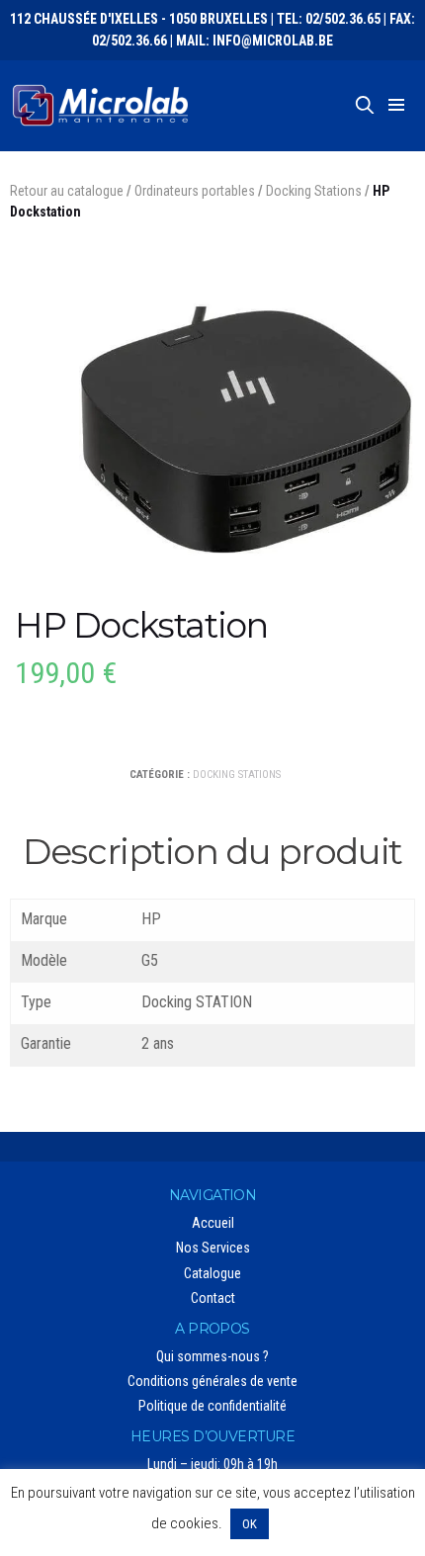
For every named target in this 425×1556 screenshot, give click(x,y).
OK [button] (249, 1523)
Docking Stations (314, 191)
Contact (213, 1298)
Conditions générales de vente (213, 1381)
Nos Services (213, 1247)
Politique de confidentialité (212, 1406)
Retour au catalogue (67, 191)
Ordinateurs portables (194, 191)
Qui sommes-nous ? (212, 1356)
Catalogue (212, 1273)
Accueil (213, 1223)
